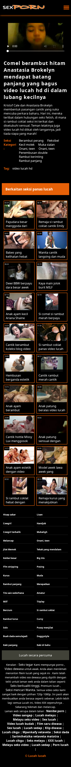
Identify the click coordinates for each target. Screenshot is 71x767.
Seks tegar (26, 665)
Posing (40, 566)
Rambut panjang (30, 161)
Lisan (40, 514)
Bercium (7, 610)
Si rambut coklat (46, 610)
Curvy (40, 619)
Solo (5, 627)
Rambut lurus (10, 619)
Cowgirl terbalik (12, 532)
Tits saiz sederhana (13, 593)
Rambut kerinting (31, 157)
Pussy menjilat (45, 627)
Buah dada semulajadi (15, 636)
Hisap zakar (9, 514)
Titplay (40, 601)
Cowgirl (7, 523)
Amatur (41, 593)
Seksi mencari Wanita (20, 690)
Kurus (6, 575)
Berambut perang (31, 141)
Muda (40, 575)
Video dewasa (14, 669)
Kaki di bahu (43, 645)
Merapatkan (43, 584)
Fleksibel (53, 141)
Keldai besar (10, 558)
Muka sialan (46, 145)
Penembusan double (33, 153)
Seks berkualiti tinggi (24, 686)
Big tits (41, 558)
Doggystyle (43, 636)
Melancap (8, 540)
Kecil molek (27, 145)
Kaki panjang (10, 645)
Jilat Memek (9, 549)
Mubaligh (42, 532)
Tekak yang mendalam (49, 549)
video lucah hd (22, 168)
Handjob (41, 523)
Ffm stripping (10, 566)
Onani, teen (27, 149)
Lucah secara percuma (35, 655)
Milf (5, 601)
